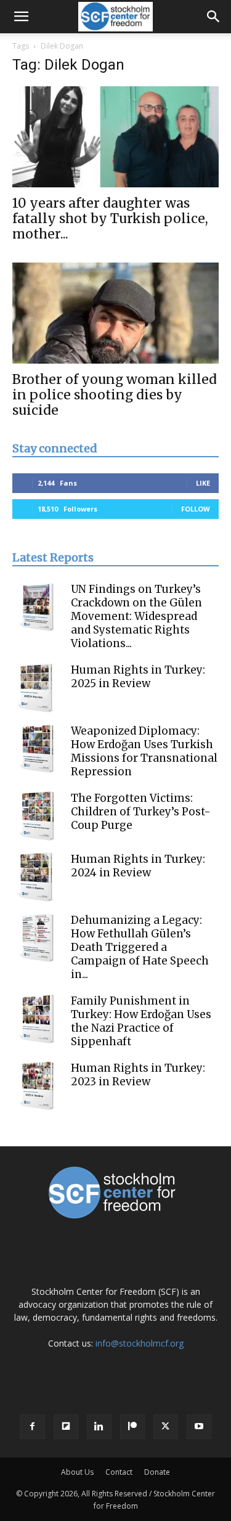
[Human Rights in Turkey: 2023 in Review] (37, 1086)
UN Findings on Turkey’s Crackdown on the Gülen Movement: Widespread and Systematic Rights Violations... (136, 616)
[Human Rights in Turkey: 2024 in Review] (37, 877)
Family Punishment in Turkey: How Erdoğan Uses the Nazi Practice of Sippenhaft (141, 1021)
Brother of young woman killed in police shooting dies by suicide (114, 394)
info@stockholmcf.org (139, 1343)
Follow (195, 508)
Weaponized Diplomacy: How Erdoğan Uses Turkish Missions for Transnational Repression (144, 751)
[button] (21, 16)
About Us (77, 1472)
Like (203, 482)
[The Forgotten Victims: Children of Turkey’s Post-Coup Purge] (37, 816)
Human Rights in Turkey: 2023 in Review (138, 1074)
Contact (118, 1472)
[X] (165, 1426)
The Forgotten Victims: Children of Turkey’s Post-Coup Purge (141, 811)
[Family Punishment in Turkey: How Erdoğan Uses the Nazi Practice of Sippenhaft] (37, 1018)
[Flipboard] (66, 1426)
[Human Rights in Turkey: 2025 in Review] (37, 687)
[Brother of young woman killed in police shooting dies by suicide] (115, 313)
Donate (157, 1472)
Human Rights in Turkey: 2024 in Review (138, 865)
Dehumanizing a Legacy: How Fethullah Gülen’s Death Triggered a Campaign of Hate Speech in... (140, 947)
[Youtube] (199, 1426)
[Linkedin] (99, 1426)
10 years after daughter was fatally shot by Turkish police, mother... (110, 218)
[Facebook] (32, 1426)
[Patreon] (132, 1426)
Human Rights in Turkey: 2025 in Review (138, 676)
